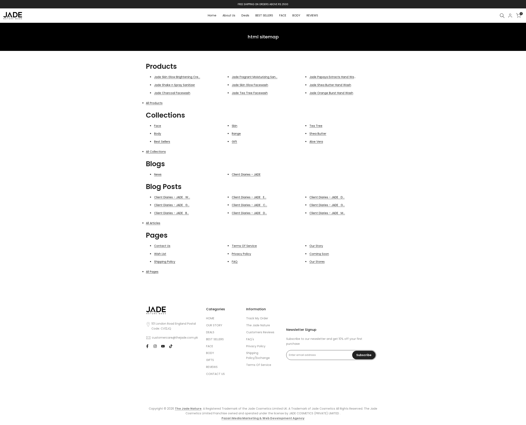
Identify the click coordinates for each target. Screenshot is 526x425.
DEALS (210, 332)
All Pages (152, 272)
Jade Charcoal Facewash (172, 93)
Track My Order (257, 318)
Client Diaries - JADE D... (249, 213)
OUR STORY (214, 325)
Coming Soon (319, 254)
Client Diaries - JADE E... (249, 197)
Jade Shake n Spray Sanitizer (174, 85)
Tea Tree (315, 126)
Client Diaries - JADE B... (171, 213)
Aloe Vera (316, 142)
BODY (210, 353)
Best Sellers (162, 142)
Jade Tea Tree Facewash (250, 93)
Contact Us (162, 246)
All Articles (153, 223)
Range (236, 134)
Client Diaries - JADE (246, 174)
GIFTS (210, 360)
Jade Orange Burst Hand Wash (331, 93)
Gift (234, 142)
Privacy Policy (241, 254)
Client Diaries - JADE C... (249, 205)
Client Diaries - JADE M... (327, 213)
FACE (209, 346)
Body (157, 134)
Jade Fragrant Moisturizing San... (254, 77)
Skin (234, 126)
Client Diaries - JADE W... (172, 197)
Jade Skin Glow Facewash (250, 85)
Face (157, 126)
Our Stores (317, 262)
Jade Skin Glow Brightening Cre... (177, 77)
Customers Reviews (260, 332)
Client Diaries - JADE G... (171, 205)
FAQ (235, 262)
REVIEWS (212, 367)
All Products (154, 103)
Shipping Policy (164, 262)
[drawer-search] (502, 15)
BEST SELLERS (215, 339)
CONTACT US (215, 374)
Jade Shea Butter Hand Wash (330, 85)
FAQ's (250, 339)
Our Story (316, 246)
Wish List (160, 254)
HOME (210, 318)
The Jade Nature (258, 325)
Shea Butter (317, 134)
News (157, 174)
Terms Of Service (244, 246)
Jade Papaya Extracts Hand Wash (333, 77)
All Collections (156, 152)
